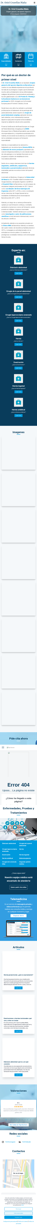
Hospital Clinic (8, 184)
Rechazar (18, 1209)
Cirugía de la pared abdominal (25, 844)
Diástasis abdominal (9, 843)
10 (31, 1120)
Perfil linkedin (26, 1142)
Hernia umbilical (7, 858)
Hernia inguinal (24, 855)
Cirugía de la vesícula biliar (9, 863)
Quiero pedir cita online (18, 887)
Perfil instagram (10, 1142)
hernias (31, 163)
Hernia (21, 849)
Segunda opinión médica (24, 863)
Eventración (6, 855)
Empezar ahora (18, 916)
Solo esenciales (18, 1213)
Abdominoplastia (25, 858)
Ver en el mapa (18, 1173)
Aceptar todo (18, 1217)
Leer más (18, 273)
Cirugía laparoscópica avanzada (9, 850)
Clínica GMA (7, 225)
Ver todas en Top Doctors (18, 1125)
